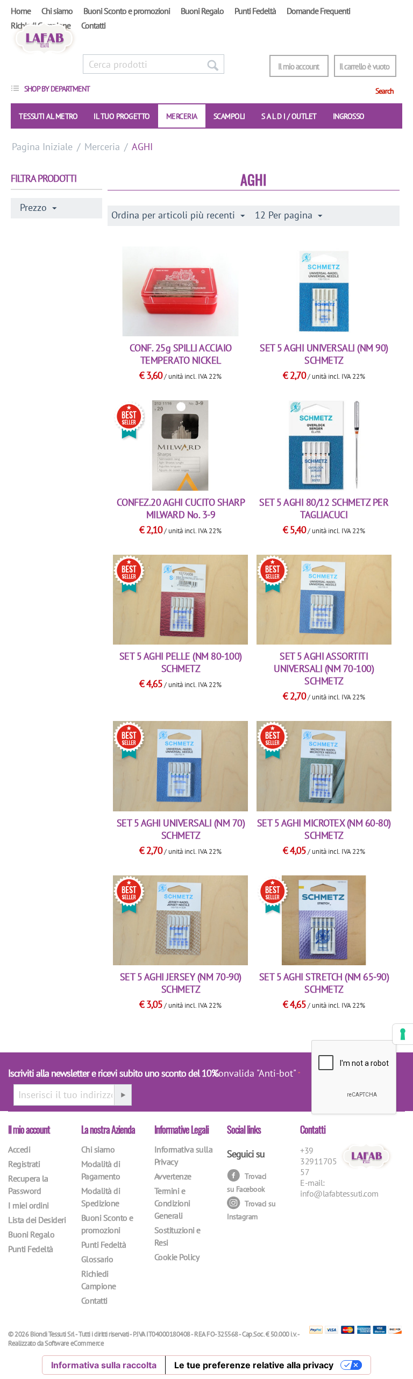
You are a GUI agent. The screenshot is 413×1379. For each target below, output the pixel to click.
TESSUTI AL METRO (48, 116)
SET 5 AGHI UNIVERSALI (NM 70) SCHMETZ (181, 829)
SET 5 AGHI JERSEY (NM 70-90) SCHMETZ (180, 983)
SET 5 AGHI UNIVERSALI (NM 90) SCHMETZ (324, 354)
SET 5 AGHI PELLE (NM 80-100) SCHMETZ (180, 662)
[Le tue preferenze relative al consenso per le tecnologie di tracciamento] (403, 1034)
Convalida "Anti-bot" (254, 1073)
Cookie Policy (177, 1256)
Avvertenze (172, 1176)
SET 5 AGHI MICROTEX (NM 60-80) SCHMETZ (324, 829)
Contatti (93, 25)
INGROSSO (349, 116)
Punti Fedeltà (255, 10)
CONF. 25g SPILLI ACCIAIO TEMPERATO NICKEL (181, 354)
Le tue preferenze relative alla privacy (253, 1365)
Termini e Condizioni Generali (172, 1203)
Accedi (19, 1149)
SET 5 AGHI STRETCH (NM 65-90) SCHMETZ (324, 983)
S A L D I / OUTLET (289, 116)
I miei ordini (28, 1205)
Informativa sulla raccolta (103, 1365)
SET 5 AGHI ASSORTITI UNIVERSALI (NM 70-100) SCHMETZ (324, 668)
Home (21, 10)
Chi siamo (57, 10)
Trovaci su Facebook (247, 1182)
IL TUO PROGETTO (122, 116)
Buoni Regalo (202, 10)
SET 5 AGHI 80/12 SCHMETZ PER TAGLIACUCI (323, 508)
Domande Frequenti (318, 10)
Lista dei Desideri (37, 1219)
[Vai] (122, 1095)
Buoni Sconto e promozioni (126, 10)
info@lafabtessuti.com (339, 1193)
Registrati (24, 1163)
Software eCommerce (74, 1343)
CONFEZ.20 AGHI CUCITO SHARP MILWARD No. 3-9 (181, 508)
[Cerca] (212, 64)
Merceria (181, 116)
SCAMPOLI (229, 116)
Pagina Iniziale (42, 146)
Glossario (97, 1259)
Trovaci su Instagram (251, 1209)
